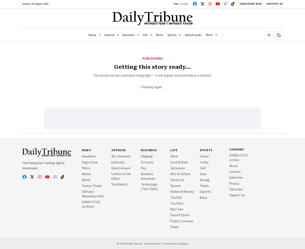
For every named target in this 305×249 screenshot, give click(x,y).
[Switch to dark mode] (279, 35)
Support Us (274, 3)
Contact (235, 172)
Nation (86, 174)
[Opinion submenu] (117, 35)
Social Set (177, 180)
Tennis (204, 186)
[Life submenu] (150, 35)
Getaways (177, 168)
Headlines (89, 156)
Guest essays (120, 168)
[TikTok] (232, 3)
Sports (172, 35)
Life (145, 35)
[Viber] (225, 3)
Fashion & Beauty (182, 192)
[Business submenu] (138, 35)
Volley (204, 162)
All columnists (121, 156)
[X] (202, 3)
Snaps (174, 227)
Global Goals (193, 35)
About (233, 166)
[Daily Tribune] (152, 18)
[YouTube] (217, 3)
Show (159, 35)
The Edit (176, 198)
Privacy (234, 184)
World (86, 180)
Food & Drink (179, 162)
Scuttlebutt (119, 184)
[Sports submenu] (180, 35)
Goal (203, 174)
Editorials (118, 162)
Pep (143, 168)
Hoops (204, 156)
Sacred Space (180, 215)
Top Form (176, 203)
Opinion (109, 35)
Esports (205, 192)
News (92, 35)
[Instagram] (210, 3)
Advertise (236, 178)
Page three (90, 162)
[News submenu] (99, 35)
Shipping (147, 156)
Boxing (204, 180)
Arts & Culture (180, 174)
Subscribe (236, 189)
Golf (203, 168)
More (209, 35)
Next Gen (176, 209)
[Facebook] (194, 3)
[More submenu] (216, 35)
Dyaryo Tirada (92, 186)
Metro (86, 168)
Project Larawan (181, 221)
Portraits (147, 162)
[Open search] (269, 35)
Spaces (175, 186)
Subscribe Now (251, 3)
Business (129, 35)
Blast (203, 198)
